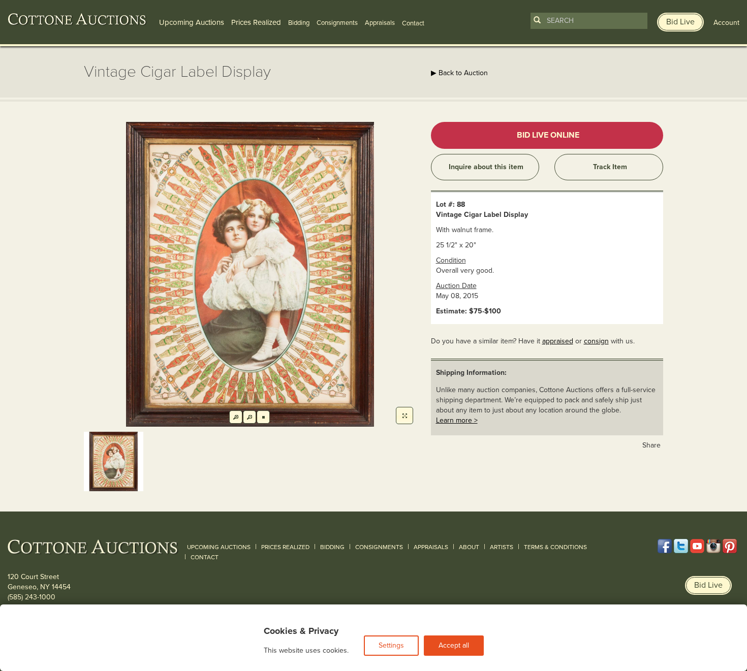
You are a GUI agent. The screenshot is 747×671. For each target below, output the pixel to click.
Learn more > (457, 420)
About (469, 547)
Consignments (337, 23)
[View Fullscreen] (404, 415)
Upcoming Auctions (191, 22)
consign (596, 341)
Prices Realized (256, 22)
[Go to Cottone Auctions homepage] (77, 19)
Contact (205, 557)
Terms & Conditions (555, 547)
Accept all (454, 645)
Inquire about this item (486, 167)
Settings (391, 645)
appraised (557, 341)
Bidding (298, 23)
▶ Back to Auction (459, 73)
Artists (501, 547)
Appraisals (380, 23)
